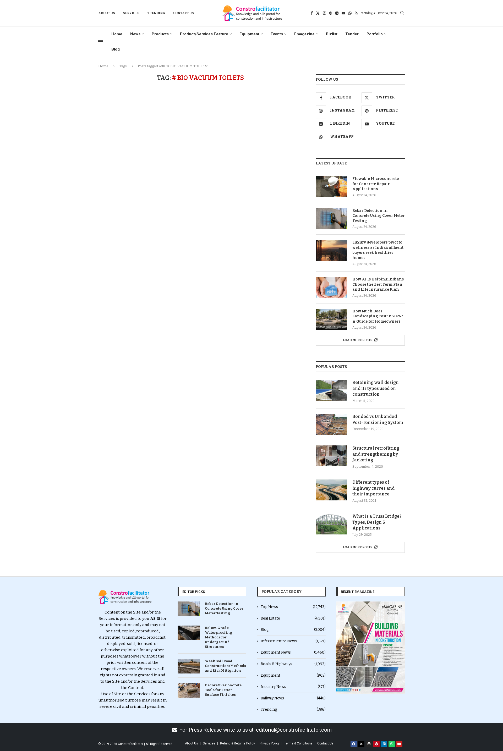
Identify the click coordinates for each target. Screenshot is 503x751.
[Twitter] (318, 13)
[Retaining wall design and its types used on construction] (331, 390)
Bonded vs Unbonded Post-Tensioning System (377, 419)
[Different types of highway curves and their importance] (331, 489)
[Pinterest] (330, 13)
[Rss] (356, 13)
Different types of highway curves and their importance (373, 488)
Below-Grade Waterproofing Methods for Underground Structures (218, 637)
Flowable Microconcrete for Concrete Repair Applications (375, 183)
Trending (156, 13)
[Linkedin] (337, 13)
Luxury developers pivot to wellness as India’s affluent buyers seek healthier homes (377, 250)
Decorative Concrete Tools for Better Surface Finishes (223, 690)
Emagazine (304, 34)
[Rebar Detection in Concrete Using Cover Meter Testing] (331, 218)
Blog (115, 49)
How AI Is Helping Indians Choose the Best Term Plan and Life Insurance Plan (378, 284)
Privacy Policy (270, 743)
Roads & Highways (293, 664)
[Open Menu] (100, 41)
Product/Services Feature (204, 34)
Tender (352, 34)
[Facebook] (311, 13)
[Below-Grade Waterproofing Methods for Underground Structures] (189, 633)
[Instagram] (324, 13)
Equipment (249, 34)
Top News (293, 607)
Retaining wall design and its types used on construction (375, 388)
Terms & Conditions (298, 743)
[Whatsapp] (350, 13)
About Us (106, 13)
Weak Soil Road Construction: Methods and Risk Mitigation (225, 665)
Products (160, 34)
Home (116, 34)
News (135, 34)
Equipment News (293, 652)
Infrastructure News (293, 641)
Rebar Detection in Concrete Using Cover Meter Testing (378, 215)
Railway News (293, 698)
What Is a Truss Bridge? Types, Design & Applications (377, 522)
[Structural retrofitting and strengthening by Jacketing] (331, 455)
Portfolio (375, 34)
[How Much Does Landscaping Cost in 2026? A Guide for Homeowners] (331, 319)
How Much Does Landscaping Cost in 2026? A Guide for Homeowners (377, 316)
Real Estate (293, 618)
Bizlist (331, 34)
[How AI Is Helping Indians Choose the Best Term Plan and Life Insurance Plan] (331, 287)
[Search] (402, 13)
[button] (342, 647)
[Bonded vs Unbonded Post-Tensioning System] (331, 424)
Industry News (293, 686)
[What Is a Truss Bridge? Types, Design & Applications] (331, 523)
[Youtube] (343, 13)
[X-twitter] (361, 744)
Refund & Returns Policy (237, 743)
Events (277, 34)
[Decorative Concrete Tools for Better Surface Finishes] (189, 690)
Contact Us (183, 13)
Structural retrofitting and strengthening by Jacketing (375, 454)
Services (131, 13)
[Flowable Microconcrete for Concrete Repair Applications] (331, 186)
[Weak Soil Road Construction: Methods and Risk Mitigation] (189, 666)
